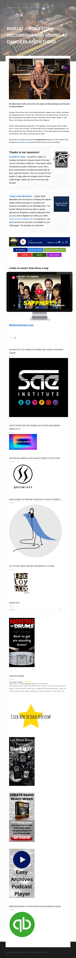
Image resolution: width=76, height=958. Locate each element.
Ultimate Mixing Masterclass (55, 250)
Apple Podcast (54, 255)
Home (8, 7)
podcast (13, 7)
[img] (66, 242)
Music (47, 7)
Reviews (31, 7)
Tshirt (43, 7)
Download (21, 250)
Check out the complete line (20, 219)
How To (19, 7)
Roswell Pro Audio (17, 157)
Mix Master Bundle (35, 250)
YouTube (25, 255)
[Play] (23, 241)
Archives (37, 7)
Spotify (39, 255)
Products (25, 7)
